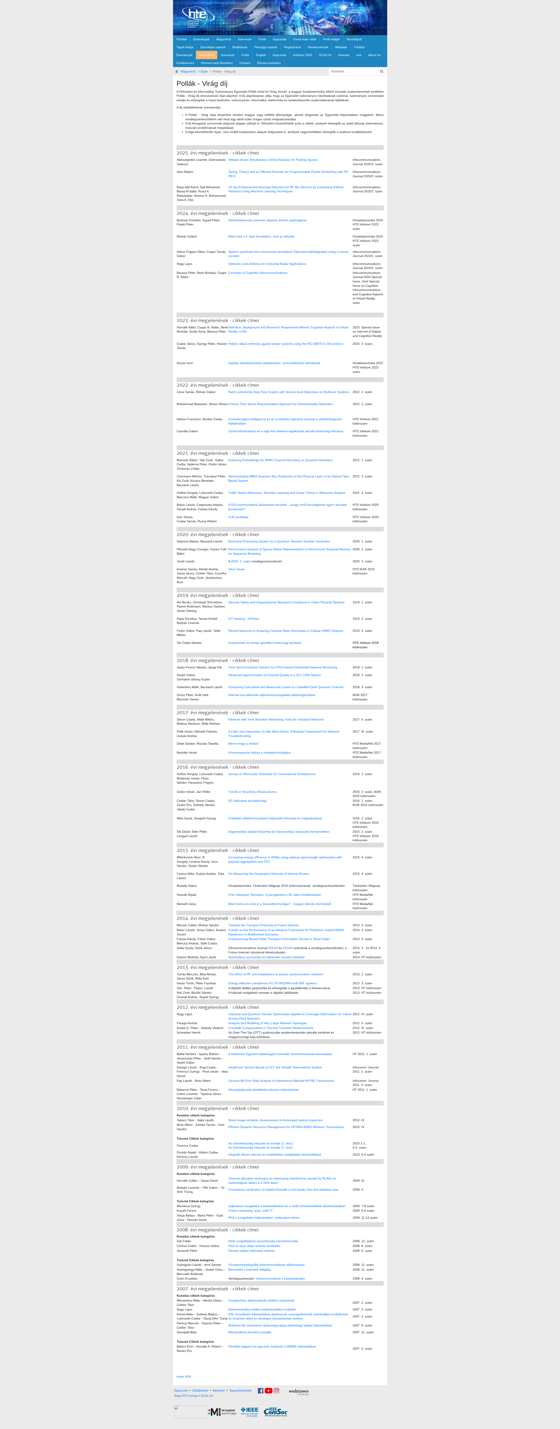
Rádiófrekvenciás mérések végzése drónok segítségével (267, 220)
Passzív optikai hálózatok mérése (251, 1250)
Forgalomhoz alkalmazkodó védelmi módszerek (261, 1300)
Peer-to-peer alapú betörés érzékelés (254, 1246)
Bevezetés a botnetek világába (249, 1269)
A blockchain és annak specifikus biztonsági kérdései (264, 643)
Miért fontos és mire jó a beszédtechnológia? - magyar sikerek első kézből (279, 904)
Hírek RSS (184, 1376)
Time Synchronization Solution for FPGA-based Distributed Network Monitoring (282, 667)
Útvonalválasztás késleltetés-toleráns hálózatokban (263, 1089)
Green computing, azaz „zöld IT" (250, 1210)
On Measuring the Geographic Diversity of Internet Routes (268, 873)
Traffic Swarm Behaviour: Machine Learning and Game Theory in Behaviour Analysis (286, 492)
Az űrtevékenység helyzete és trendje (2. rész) (260, 1147)
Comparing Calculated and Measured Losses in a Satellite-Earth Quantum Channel (285, 687)
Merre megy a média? (243, 743)
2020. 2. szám (241, 561)
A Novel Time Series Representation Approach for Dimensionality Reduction (280, 404)
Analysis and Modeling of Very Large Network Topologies (267, 1023)
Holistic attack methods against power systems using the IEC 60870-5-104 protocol (285, 343)
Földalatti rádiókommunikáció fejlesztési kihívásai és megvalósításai (275, 818)
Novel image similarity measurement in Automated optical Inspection (275, 1120)
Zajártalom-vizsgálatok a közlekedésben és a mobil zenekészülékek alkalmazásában (286, 1206)
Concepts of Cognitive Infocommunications (257, 272)
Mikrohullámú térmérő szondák (249, 1332)
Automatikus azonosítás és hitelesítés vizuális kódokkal (266, 957)
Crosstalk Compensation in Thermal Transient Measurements (270, 1028)
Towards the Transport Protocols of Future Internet (263, 925)
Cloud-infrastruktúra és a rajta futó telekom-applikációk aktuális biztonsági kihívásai (285, 431)
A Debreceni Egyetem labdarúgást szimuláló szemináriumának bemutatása (280, 1054)
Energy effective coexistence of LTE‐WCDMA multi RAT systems (272, 983)
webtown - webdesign (299, 1392)
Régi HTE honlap (186, 1395)
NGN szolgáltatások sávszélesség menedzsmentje (263, 1241)
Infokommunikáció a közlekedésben (280, 1278)
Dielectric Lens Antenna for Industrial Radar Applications (267, 264)
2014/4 (287, 948)
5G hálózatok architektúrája (247, 800)
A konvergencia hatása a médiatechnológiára (259, 752)
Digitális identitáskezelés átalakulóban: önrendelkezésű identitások (274, 363)
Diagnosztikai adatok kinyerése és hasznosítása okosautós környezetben (278, 831)
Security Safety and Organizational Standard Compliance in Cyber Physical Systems (286, 602)
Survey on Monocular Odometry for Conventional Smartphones (272, 774)
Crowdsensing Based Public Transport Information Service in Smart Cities (279, 939)
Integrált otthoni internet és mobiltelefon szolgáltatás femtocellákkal (274, 1154)
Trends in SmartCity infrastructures (252, 791)
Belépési (219, 1390)
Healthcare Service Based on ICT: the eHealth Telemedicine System (275, 1067)
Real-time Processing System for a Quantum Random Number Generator (279, 541)
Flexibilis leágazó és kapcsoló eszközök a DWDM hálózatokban (272, 1346)
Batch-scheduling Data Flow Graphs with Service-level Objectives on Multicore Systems (288, 392)
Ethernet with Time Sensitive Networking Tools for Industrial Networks (276, 719)
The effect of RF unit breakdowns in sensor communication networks (275, 974)
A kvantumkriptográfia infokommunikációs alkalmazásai (266, 1264)
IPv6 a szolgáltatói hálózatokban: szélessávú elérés (263, 1217)
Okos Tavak (236, 569)
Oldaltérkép (200, 1390)
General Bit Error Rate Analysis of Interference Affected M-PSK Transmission (281, 1080)
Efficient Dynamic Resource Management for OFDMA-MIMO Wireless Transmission (286, 1127)
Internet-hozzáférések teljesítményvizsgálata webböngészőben (271, 695)
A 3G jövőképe (238, 517)
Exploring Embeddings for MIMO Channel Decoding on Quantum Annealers (280, 460)
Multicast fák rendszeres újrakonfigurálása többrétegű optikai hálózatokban (280, 1325)
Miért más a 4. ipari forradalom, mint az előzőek (261, 236)
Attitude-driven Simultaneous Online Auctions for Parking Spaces (273, 159)
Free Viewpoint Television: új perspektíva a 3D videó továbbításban (274, 894)
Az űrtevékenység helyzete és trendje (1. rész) (260, 1143)
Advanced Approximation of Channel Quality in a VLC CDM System (274, 675)
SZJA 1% (207, 1395)
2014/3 (273, 948)
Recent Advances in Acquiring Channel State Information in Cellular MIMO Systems (285, 630)
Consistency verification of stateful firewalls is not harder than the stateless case (283, 1189)
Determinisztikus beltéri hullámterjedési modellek (262, 1309)
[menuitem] (181, 39)
